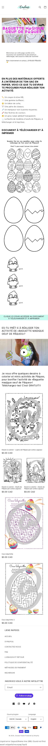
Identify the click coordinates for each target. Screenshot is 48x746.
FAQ (6, 652)
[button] (2, 7)
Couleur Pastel (20, 735)
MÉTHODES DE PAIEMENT (15, 668)
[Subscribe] (40, 687)
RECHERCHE (10, 673)
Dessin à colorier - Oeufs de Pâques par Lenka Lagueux (12, 488)
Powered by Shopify (32, 735)
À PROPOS (9, 642)
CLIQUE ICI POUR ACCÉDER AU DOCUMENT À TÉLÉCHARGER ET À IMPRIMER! (24, 317)
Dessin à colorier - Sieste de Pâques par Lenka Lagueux (34, 488)
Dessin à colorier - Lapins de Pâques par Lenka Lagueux (22, 450)
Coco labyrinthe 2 (8, 620)
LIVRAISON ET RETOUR (14, 657)
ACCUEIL (8, 636)
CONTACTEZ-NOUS (13, 647)
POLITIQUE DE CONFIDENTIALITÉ (19, 662)
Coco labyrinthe (7, 554)
